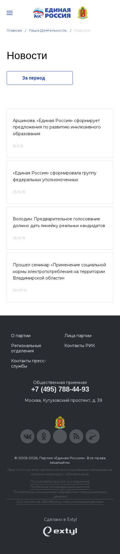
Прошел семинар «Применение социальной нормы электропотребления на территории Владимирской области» (59, 271)
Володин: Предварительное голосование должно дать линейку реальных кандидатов (59, 222)
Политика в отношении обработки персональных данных (60, 494)
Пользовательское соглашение (60, 481)
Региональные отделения (26, 348)
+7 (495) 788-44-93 (60, 389)
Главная (14, 30)
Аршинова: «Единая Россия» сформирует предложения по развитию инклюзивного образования (57, 127)
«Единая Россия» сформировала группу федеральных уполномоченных (54, 176)
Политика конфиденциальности (60, 486)
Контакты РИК (79, 345)
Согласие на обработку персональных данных (60, 501)
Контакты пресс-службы (28, 363)
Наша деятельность (48, 30)
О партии (21, 335)
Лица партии (77, 335)
